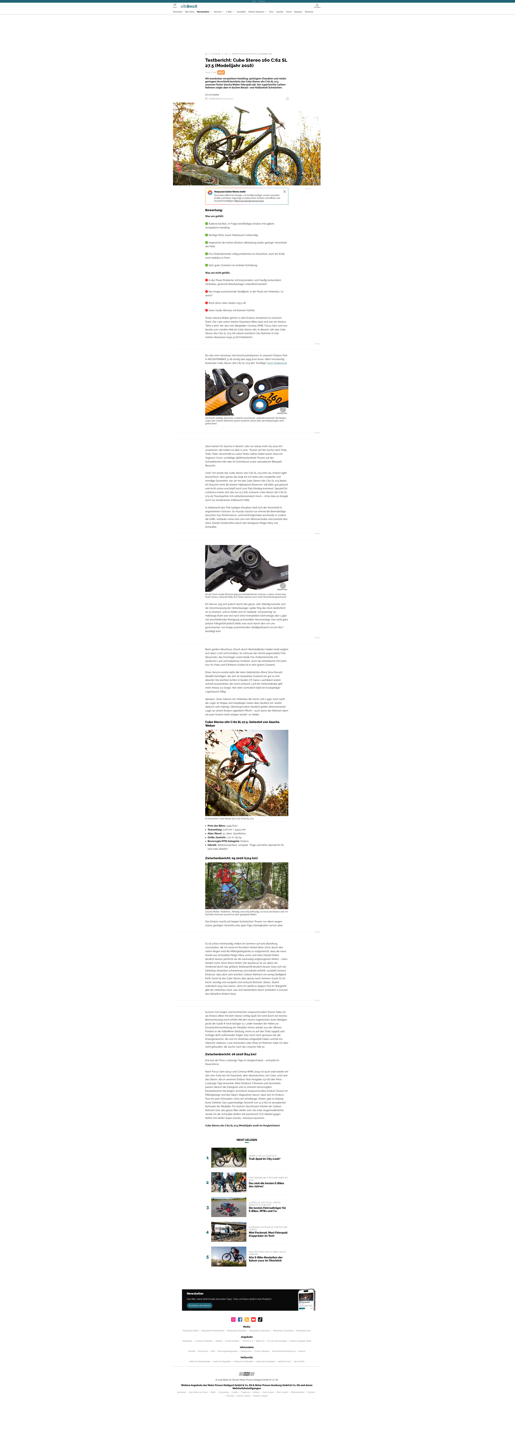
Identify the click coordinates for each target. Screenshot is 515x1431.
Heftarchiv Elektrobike (243, 1361)
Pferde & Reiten (232, 1341)
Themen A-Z (247, 1341)
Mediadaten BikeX (191, 1331)
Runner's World (243, 1396)
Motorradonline (297, 1392)
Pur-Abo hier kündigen (277, 1341)
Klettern (219, 1341)
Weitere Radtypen (256, 12)
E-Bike (229, 12)
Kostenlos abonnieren (199, 1305)
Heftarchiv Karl (284, 1361)
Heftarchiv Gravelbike (265, 1361)
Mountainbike (203, 12)
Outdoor (311, 1392)
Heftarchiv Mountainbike (199, 1361)
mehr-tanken (268, 1392)
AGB (213, 1351)
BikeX (213, 1392)
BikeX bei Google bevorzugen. (249, 201)
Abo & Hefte (299, 1361)
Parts (271, 12)
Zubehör (279, 12)
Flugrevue (245, 1392)
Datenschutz (246, 1351)
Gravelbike (241, 12)
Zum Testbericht (277, 363)
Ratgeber (298, 12)
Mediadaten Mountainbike (213, 1331)
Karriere (301, 1351)
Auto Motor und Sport (198, 1392)
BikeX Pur (260, 1341)
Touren (289, 12)
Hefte (254, 1)
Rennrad (217, 12)
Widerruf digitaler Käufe (300, 1341)
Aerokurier (181, 1392)
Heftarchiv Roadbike (222, 1361)
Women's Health (260, 1396)
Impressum (203, 1351)
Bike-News (189, 12)
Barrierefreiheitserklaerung (283, 1351)
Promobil (230, 1396)
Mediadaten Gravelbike (283, 1331)
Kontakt (191, 1351)
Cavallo (234, 1392)
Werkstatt (309, 12)
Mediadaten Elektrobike (259, 1331)
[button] (247, 143)
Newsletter (178, 12)
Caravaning (224, 1392)
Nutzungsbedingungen (228, 1351)
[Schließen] (284, 191)
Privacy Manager (262, 1351)
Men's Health (282, 1392)
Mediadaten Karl (303, 1331)
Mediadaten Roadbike (236, 1331)
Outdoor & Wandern (204, 1341)
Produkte (262, 1)
